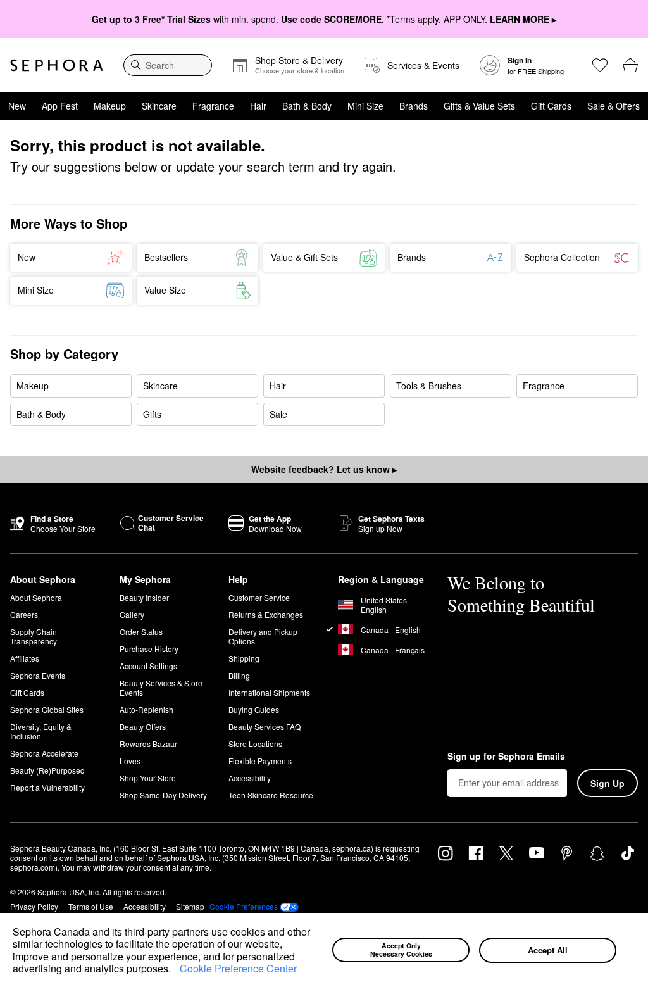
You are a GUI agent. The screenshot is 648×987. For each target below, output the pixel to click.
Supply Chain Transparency (33, 636)
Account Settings (148, 665)
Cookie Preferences (243, 907)
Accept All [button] (548, 950)
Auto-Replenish (146, 709)
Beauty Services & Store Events (161, 687)
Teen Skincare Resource (270, 794)
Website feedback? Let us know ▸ (324, 469)
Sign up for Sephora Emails (506, 756)
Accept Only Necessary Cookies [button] (401, 950)
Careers (24, 614)
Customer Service (259, 597)
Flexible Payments (260, 760)
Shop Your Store (148, 777)
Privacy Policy (34, 906)
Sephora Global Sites (47, 709)
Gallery (132, 614)
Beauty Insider (144, 597)
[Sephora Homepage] (56, 65)
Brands (413, 105)
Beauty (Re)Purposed (47, 770)
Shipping (243, 658)
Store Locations (255, 743)
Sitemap (190, 906)
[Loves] (600, 65)
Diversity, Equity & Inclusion (41, 731)
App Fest (60, 105)
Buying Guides (253, 709)
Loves (130, 760)
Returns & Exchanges (265, 614)
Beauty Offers (143, 726)
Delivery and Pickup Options (262, 636)
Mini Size (365, 105)
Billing (239, 675)
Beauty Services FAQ (264, 726)
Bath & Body (307, 105)
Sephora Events (37, 675)
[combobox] (167, 65)
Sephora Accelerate (44, 753)
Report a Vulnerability (47, 787)
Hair (258, 105)
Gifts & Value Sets (479, 105)
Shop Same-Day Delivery (163, 794)
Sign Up (607, 783)
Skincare (159, 105)
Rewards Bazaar (148, 743)
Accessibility (249, 777)
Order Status (141, 631)
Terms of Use (90, 906)
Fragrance (213, 105)
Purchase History (149, 648)
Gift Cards (551, 105)
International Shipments (269, 692)
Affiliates (24, 658)
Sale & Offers (613, 105)
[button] (175, 970)
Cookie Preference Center (238, 968)
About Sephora (36, 597)
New (17, 105)
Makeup (110, 105)
